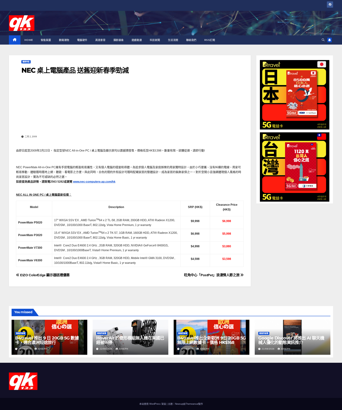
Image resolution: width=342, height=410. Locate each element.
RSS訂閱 (209, 40)
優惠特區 (26, 62)
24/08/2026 (25, 349)
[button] (323, 39)
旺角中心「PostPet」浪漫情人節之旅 (212, 275)
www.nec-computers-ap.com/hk (94, 181)
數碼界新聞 (20, 333)
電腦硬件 (82, 40)
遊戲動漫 (137, 40)
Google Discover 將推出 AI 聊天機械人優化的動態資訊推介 (291, 340)
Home (28, 40)
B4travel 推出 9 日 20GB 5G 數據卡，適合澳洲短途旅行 (47, 340)
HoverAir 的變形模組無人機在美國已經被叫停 (130, 340)
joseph (42, 349)
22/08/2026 (106, 349)
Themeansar (191, 404)
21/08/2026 (268, 349)
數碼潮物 (64, 40)
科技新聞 (155, 40)
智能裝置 (46, 40)
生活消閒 (173, 40)
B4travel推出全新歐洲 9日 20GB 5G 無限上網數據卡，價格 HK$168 (211, 340)
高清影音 (100, 40)
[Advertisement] (130, 107)
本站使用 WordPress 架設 (153, 404)
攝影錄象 (118, 40)
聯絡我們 (191, 40)
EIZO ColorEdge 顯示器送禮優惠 (44, 275)
